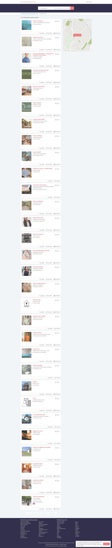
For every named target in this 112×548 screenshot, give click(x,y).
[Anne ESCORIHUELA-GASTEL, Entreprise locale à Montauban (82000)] (26, 254)
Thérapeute (41, 528)
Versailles (77, 536)
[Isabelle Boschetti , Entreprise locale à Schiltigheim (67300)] (26, 41)
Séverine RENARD (38, 201)
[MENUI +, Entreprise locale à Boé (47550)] (26, 386)
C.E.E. (34, 398)
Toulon (76, 533)
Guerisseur (22, 536)
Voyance (40, 530)
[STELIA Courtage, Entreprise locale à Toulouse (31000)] (26, 25)
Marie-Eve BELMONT (39, 86)
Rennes (76, 529)
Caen (58, 529)
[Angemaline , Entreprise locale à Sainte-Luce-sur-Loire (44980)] (26, 353)
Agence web (22, 525)
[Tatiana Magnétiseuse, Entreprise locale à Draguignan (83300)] (26, 287)
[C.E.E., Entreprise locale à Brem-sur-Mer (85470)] (26, 402)
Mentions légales (63, 544)
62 (53, 513)
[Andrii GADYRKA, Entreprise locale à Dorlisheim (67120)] (26, 369)
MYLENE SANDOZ (38, 267)
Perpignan (77, 528)
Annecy (58, 525)
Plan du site (61, 542)
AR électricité (36, 300)
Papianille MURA (37, 464)
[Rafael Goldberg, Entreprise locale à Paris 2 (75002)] (26, 140)
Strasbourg (77, 532)
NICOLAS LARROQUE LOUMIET (42, 447)
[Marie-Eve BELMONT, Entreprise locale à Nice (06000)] (26, 90)
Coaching (22, 528)
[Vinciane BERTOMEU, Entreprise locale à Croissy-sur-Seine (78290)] (26, 123)
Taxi (39, 527)
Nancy (76, 521)
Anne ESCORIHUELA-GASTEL (41, 250)
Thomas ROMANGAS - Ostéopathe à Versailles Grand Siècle (43, 54)
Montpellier (59, 537)
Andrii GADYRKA (37, 365)
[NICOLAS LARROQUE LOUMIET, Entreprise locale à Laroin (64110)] (26, 451)
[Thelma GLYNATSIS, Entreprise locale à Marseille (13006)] (26, 501)
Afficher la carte (77, 35)
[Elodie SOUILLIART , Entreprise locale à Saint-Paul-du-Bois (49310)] (26, 222)
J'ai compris (106, 543)
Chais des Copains (38, 234)
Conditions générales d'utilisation (52, 544)
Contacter (50, 33)
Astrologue (22, 527)
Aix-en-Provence (60, 523)
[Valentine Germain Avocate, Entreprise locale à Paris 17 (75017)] (26, 74)
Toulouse (77, 534)
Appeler (42, 33)
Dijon (58, 532)
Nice (76, 524)
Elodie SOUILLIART (38, 218)
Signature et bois (38, 431)
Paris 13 (77, 527)
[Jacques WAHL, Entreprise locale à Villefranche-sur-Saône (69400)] (26, 337)
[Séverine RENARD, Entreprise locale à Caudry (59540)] (26, 205)
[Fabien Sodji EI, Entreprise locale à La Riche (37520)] (26, 107)
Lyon (58, 535)
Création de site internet (25, 531)
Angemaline (36, 349)
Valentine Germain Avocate (41, 70)
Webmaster (41, 536)
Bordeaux (59, 527)
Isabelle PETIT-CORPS (39, 316)
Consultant (22, 529)
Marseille (59, 536)
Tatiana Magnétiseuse (39, 283)
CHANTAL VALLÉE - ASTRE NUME (42, 168)
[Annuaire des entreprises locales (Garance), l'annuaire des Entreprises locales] (28, 2)
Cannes (58, 531)
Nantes (76, 523)
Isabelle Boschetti (38, 37)
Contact (72, 542)
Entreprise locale (23, 533)
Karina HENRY (37, 152)
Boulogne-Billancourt (61, 528)
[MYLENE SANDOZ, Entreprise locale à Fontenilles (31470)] (26, 271)
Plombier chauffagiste (43, 524)
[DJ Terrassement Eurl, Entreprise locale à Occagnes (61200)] (26, 419)
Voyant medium (42, 533)
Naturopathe (41, 521)
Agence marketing (24, 524)
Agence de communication (25, 523)
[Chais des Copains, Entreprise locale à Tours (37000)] (26, 238)
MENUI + (35, 382)
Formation (22, 535)
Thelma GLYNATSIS (38, 496)
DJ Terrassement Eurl (39, 414)
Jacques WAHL (37, 332)
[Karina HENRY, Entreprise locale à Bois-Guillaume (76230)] (26, 156)
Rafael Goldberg (37, 136)
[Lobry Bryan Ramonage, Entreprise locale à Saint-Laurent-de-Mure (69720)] (26, 189)
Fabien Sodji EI (37, 103)
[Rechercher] (72, 8)
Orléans (76, 525)
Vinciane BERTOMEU (39, 119)
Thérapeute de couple (43, 529)
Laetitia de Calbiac (38, 480)
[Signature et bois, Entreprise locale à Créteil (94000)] (26, 435)
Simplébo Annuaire (63, 546)
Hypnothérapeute (23, 537)
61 (50, 513)
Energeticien (22, 532)
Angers (58, 524)
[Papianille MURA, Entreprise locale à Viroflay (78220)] (26, 468)
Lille (58, 533)
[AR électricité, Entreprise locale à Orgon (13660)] (26, 304)
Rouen (76, 530)
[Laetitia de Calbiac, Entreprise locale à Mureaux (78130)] (26, 484)
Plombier (40, 523)
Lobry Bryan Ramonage (39, 185)
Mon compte (89, 2)
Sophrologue (41, 525)
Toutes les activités (24, 522)
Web (39, 534)
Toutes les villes (60, 522)
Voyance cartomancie (43, 532)
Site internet (57, 33)
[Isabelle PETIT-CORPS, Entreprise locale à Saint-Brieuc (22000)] (26, 320)
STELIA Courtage (38, 21)
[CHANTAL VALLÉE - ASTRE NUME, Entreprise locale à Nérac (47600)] (26, 173)
